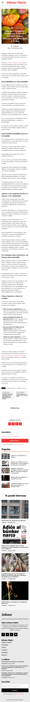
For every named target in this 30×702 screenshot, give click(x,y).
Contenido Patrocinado (15, 28)
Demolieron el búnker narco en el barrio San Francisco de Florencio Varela (19, 485)
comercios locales (11, 388)
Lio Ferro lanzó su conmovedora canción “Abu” (22, 395)
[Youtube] (15, 634)
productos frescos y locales (15, 62)
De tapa (3, 670)
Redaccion (16, 46)
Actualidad (4, 663)
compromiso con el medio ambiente (13, 355)
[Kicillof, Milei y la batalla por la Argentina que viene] (6, 478)
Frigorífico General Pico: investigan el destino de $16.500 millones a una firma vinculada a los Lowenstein (19, 471)
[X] (13, 423)
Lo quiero (14, 690)
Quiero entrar (14, 440)
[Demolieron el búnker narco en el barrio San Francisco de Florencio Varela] (6, 485)
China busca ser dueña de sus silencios (14, 520)
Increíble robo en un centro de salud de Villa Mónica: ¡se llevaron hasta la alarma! (7, 396)
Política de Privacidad (18, 444)
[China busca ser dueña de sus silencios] (6, 456)
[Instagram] (7, 634)
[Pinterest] (16, 423)
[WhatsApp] (20, 423)
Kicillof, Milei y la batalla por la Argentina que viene (19, 477)
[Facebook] (9, 423)
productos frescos (21, 388)
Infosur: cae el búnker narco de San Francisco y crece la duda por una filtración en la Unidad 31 (19, 463)
